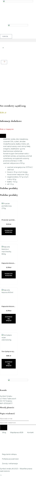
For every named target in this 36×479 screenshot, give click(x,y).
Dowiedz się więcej (8, 318)
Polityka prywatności (10, 459)
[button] (18, 40)
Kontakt (30, 432)
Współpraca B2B (16, 432)
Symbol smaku (6, 469)
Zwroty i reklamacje (10, 464)
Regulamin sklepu (9, 454)
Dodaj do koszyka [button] (8, 231)
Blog (4, 432)
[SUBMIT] (3, 427)
